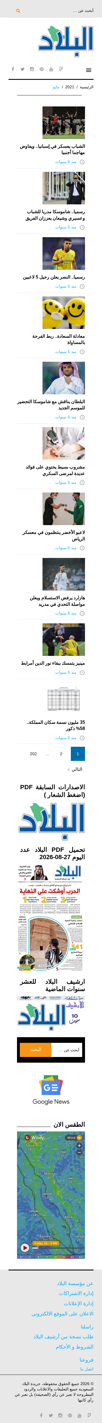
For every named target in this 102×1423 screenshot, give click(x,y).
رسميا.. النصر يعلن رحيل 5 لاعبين (54, 277)
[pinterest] (41, 69)
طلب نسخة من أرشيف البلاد (63, 1336)
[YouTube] (51, 69)
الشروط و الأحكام (75, 1347)
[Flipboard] (61, 69)
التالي (74, 770)
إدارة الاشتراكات (76, 1293)
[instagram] (32, 69)
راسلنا (87, 1327)
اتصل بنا (87, 1369)
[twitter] (22, 69)
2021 (69, 87)
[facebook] (12, 69)
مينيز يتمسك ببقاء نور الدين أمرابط (53, 663)
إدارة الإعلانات (79, 1303)
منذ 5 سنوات (65, 161)
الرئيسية (87, 87)
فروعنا (87, 1360)
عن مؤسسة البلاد (75, 1283)
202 (33, 754)
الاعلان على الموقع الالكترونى (62, 1314)
